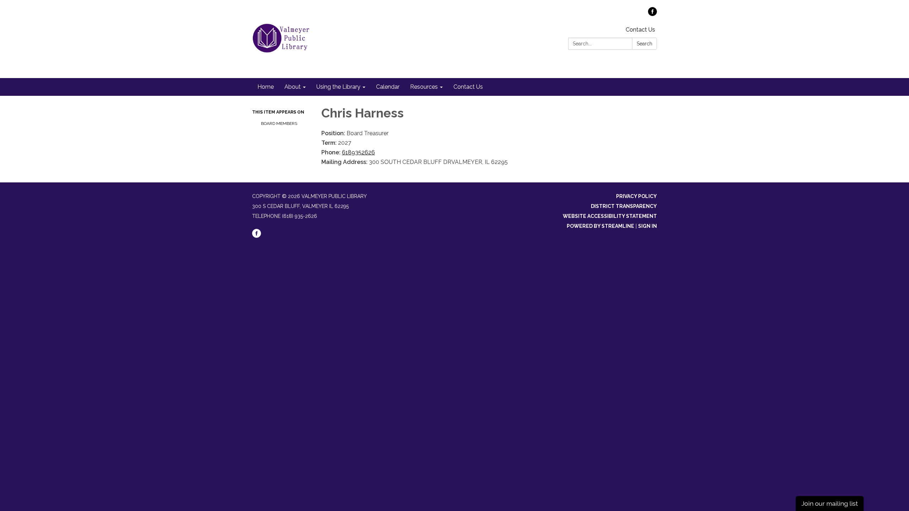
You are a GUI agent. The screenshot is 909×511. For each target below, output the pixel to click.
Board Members (279, 123)
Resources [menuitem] (424, 86)
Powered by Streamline (600, 226)
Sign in (647, 226)
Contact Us (640, 29)
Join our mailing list (829, 503)
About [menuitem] (292, 86)
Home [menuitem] (265, 86)
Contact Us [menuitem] (468, 86)
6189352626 (358, 152)
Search (644, 43)
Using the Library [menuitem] (338, 86)
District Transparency (624, 206)
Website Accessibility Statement (610, 216)
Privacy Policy (636, 196)
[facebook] (652, 14)
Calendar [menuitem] (387, 86)
